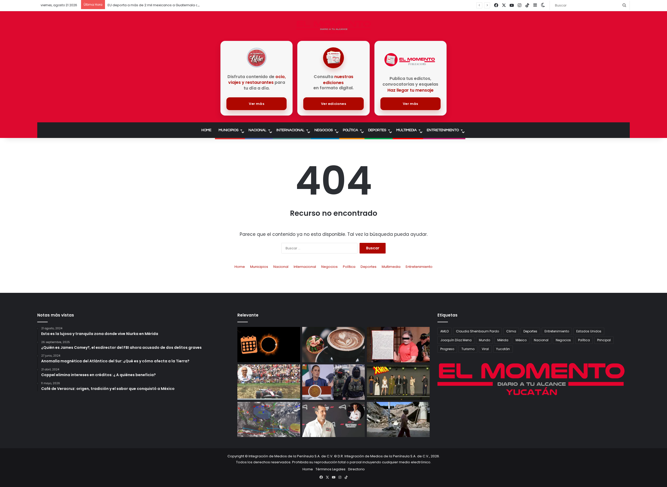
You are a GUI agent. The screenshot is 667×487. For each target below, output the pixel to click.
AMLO (444, 331)
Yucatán (503, 349)
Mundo (484, 340)
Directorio (356, 469)
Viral (485, 349)
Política (350, 130)
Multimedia (406, 130)
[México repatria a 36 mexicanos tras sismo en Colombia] (398, 419)
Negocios (323, 130)
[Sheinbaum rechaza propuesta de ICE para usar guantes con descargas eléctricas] (333, 382)
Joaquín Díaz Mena (456, 340)
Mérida (502, 340)
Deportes (377, 130)
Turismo (467, 349)
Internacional (290, 130)
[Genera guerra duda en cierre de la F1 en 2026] (268, 382)
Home (206, 130)
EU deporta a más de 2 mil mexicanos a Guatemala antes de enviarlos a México (175, 5)
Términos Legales (330, 469)
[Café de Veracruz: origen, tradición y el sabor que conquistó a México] (333, 344)
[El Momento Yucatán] (333, 27)
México (521, 340)
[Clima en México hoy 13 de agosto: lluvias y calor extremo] (268, 419)
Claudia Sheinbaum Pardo (477, 331)
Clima (511, 331)
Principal (604, 340)
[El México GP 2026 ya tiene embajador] (333, 419)
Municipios (228, 130)
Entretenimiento (443, 130)
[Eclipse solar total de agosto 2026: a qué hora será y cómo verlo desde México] (268, 344)
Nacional (257, 130)
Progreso (447, 349)
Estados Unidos (588, 331)
